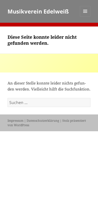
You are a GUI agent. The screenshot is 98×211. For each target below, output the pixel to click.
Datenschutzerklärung (43, 120)
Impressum (15, 120)
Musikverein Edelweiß (38, 11)
